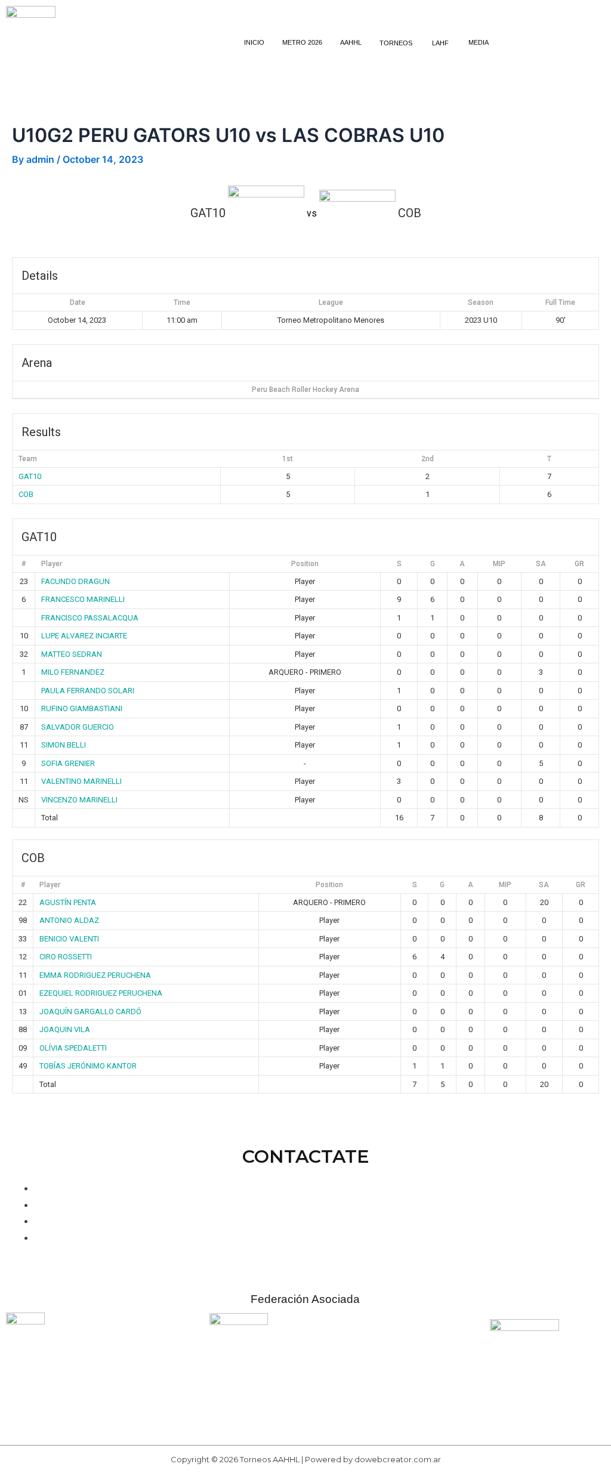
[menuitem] (397, 43)
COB (25, 494)
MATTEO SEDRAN (71, 654)
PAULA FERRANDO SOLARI (87, 690)
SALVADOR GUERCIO (77, 726)
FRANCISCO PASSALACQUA (89, 617)
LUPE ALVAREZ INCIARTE (84, 635)
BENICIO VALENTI (69, 938)
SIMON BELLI (63, 744)
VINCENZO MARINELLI (79, 799)
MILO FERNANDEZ (72, 672)
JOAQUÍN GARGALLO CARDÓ (90, 1011)
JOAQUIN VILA (64, 1029)
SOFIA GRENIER (68, 763)
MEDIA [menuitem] (478, 42)
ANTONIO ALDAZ (69, 920)
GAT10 (29, 476)
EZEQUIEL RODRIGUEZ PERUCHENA (100, 993)
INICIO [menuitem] (254, 42)
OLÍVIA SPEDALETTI (73, 1047)
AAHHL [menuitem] (351, 42)
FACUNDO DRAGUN (75, 581)
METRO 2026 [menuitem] (302, 42)
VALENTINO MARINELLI (81, 781)
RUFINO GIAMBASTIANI (81, 708)
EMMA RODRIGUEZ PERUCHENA (95, 975)
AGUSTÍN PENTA (67, 902)
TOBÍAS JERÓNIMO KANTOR (88, 1065)
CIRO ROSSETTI (65, 956)
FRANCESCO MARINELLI (83, 599)
